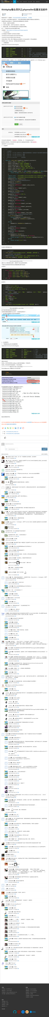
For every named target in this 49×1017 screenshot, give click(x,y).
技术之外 (25, 1)
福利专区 (38, 1)
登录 (47, 1)
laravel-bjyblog (33, 989)
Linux (21, 1)
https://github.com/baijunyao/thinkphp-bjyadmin (17, 30)
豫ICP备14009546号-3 (10, 993)
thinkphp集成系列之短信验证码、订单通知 (22, 17)
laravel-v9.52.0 (33, 992)
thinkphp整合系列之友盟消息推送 (13, 433)
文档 (34, 1)
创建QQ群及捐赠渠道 (11, 424)
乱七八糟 (30, 1)
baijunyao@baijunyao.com (11, 992)
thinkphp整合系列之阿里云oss (12, 431)
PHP (15, 1)
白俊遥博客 (29, 422)
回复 (15, 458)
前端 (18, 1)
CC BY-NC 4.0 (9, 989)
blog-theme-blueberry (34, 995)
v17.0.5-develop (33, 990)
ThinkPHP (25, 15)
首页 (11, 1)
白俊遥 (31, 993)
